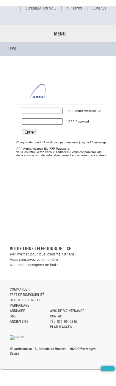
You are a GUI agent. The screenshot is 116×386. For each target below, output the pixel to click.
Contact (99, 8)
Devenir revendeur (25, 300)
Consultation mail (41, 8)
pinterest (103, 306)
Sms (13, 316)
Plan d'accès (61, 327)
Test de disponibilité (27, 294)
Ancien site (19, 321)
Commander (19, 289)
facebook (103, 289)
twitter (103, 295)
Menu (58, 34)
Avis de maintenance (67, 311)
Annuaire (17, 311)
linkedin (103, 300)
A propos (74, 8)
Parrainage (19, 305)
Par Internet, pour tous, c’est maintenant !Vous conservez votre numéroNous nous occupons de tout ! (43, 259)
